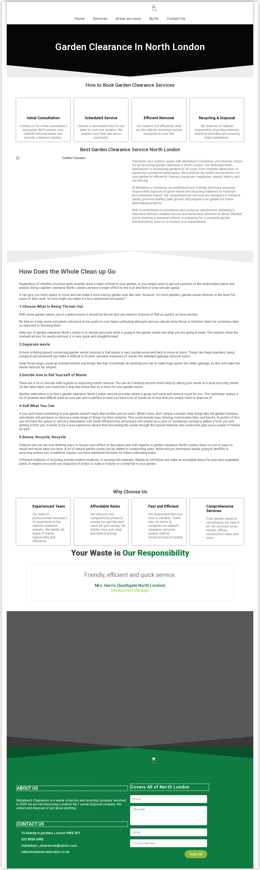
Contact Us (176, 18)
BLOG (154, 18)
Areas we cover (128, 18)
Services (100, 18)
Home (80, 18)
